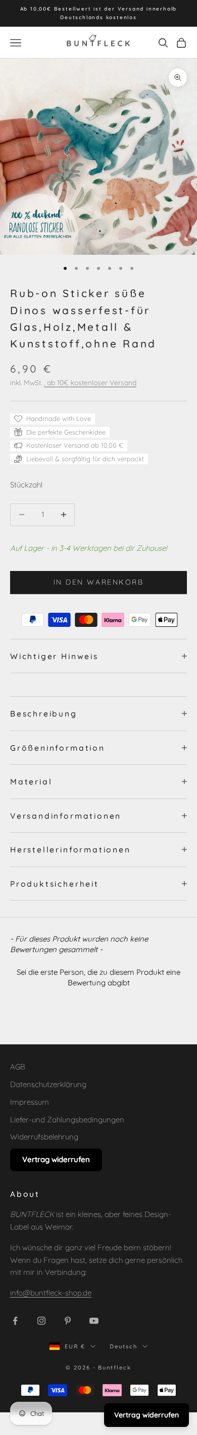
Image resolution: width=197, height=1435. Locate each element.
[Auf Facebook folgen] (15, 1321)
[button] (98, 976)
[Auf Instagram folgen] (41, 1321)
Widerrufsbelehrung (44, 1136)
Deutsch (123, 1346)
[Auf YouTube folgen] (94, 1321)
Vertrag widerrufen (56, 1159)
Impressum (29, 1102)
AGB (17, 1066)
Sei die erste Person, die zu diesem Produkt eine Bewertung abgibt (98, 977)
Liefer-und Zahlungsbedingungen (67, 1119)
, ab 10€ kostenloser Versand (90, 382)
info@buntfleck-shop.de (50, 1293)
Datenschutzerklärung (48, 1084)
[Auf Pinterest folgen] (68, 1321)
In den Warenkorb (98, 582)
